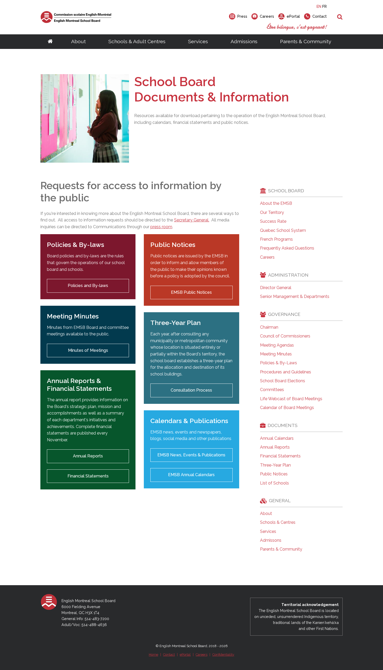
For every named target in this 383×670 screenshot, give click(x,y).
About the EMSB (276, 203)
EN (319, 6)
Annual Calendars (277, 438)
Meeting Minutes (276, 354)
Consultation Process (191, 390)
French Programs (276, 239)
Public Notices (274, 474)
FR (324, 6)
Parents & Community (305, 41)
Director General (275, 287)
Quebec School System (283, 230)
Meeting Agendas (277, 345)
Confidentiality (223, 654)
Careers (267, 257)
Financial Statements (88, 476)
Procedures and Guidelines (285, 372)
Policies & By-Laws (278, 363)
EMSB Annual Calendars (191, 474)
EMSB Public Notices (191, 292)
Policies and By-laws (88, 285)
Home (153, 654)
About (78, 41)
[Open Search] (340, 17)
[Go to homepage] (50, 41)
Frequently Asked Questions (287, 248)
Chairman (269, 327)
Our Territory (272, 212)
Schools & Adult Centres (136, 41)
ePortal (185, 654)
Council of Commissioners (285, 336)
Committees (272, 389)
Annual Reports (88, 456)
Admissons (270, 540)
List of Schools (274, 483)
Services (198, 41)
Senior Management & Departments (294, 296)
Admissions (244, 41)
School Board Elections (282, 381)
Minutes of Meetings (88, 350)
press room (161, 226)
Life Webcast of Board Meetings (291, 399)
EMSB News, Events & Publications (191, 454)
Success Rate (273, 221)
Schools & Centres (277, 522)
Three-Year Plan (275, 465)
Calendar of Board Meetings (287, 407)
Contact (169, 654)
